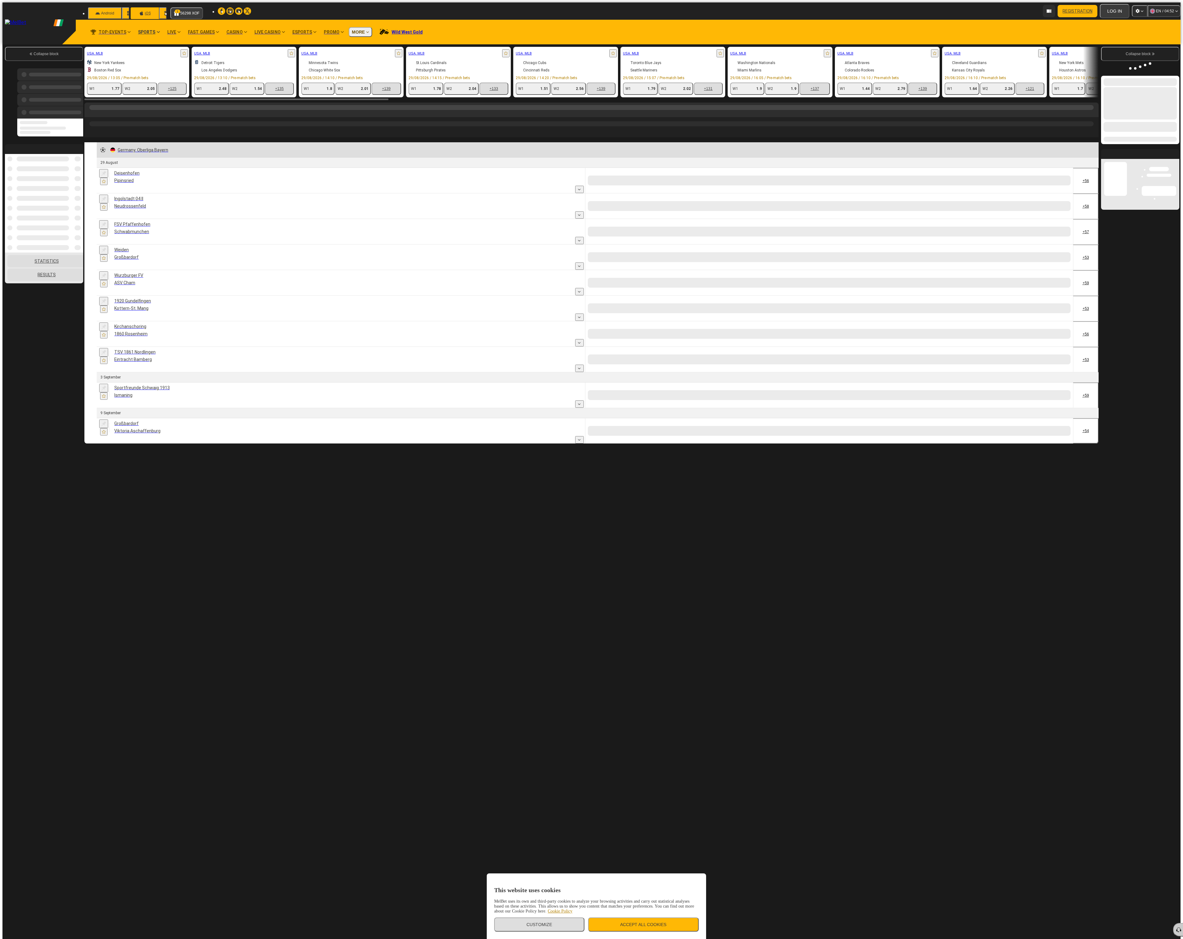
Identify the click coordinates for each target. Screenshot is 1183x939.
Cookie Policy (560, 911)
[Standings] (151, 190)
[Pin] (103, 174)
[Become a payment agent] (1049, 11)
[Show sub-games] (579, 191)
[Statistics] (143, 190)
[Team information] (157, 190)
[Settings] (1139, 11)
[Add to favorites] (184, 53)
